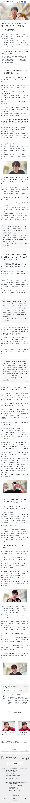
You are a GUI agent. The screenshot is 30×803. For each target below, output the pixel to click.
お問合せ (15, 763)
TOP (2, 741)
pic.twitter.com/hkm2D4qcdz (11, 376)
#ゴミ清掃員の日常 (20, 312)
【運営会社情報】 (15, 795)
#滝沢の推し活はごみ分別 (13, 239)
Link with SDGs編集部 (9, 29)
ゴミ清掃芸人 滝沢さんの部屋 (11, 741)
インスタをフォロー (17, 690)
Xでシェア (6, 690)
